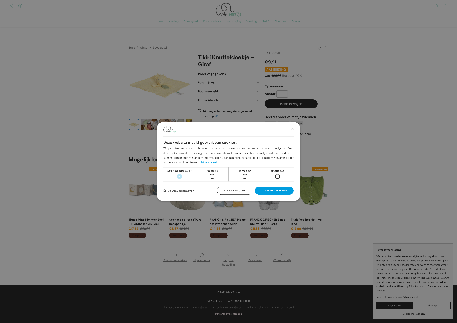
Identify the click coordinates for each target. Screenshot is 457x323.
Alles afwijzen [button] (234, 190)
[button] (179, 190)
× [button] (292, 129)
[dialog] (228, 161)
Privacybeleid (208, 162)
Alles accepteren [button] (274, 190)
